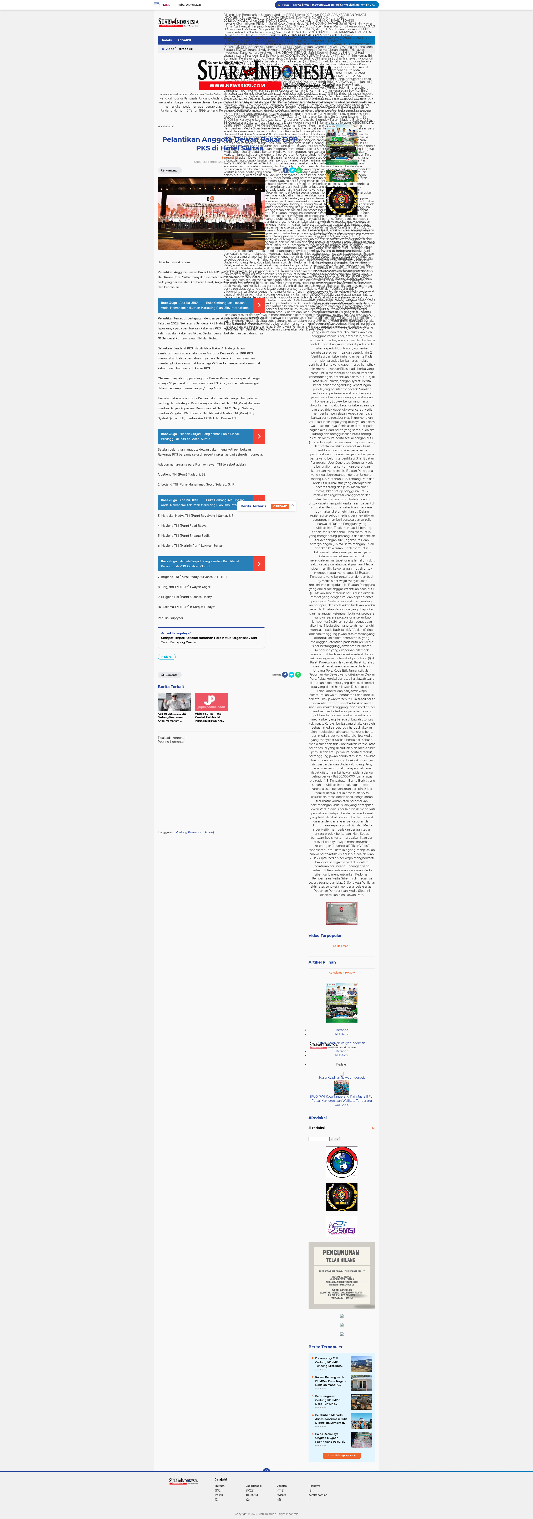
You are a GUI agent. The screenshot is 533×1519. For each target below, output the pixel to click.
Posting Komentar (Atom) (195, 832)
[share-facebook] (286, 170)
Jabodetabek (254, 1485)
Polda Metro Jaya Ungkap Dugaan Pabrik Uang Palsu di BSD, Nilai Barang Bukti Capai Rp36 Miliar (329, 1437)
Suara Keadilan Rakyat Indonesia (342, 1043)
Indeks (167, 40)
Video (170, 49)
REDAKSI (184, 40)
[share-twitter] (292, 170)
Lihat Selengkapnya (341, 1455)
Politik (219, 1495)
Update (281, 506)
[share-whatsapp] (299, 170)
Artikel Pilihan (322, 962)
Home (166, 5)
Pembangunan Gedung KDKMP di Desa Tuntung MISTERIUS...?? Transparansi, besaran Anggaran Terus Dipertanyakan (330, 1400)
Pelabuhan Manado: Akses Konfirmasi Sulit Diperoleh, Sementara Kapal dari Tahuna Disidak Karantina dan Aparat (331, 1419)
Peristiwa (314, 1485)
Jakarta (282, 1485)
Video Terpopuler (325, 935)
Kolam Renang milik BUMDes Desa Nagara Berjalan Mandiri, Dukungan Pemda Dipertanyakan (328, 4)
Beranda (342, 1030)
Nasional (166, 656)
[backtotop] (266, 1472)
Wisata (281, 1495)
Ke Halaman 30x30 (341, 972)
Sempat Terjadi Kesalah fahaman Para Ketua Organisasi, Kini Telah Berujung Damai (209, 640)
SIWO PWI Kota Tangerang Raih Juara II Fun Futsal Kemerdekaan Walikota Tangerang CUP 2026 (341, 1101)
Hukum (220, 1485)
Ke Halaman (341, 946)
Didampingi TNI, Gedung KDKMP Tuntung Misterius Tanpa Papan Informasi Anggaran (329, 1362)
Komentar (171, 170)
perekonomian (318, 1495)
